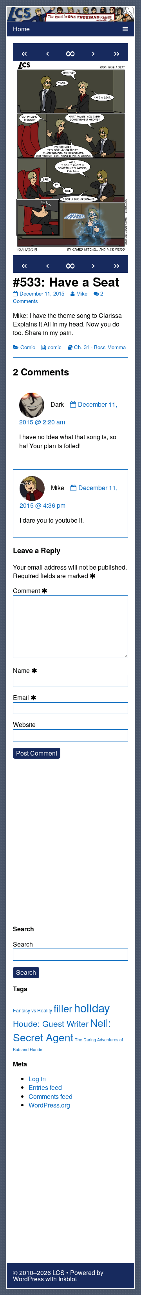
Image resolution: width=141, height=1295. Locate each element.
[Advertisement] (70, 847)
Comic (27, 347)
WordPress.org (49, 1104)
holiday (92, 1007)
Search (23, 944)
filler (63, 1008)
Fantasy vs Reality (32, 1010)
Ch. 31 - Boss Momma (100, 347)
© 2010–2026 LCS (39, 1272)
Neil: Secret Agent (62, 1029)
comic (54, 347)
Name (26, 670)
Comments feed (50, 1096)
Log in (37, 1078)
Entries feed (45, 1087)
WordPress (28, 1278)
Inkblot (67, 1278)
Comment (31, 590)
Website (24, 724)
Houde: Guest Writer (51, 1023)
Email (26, 697)
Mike (81, 293)
